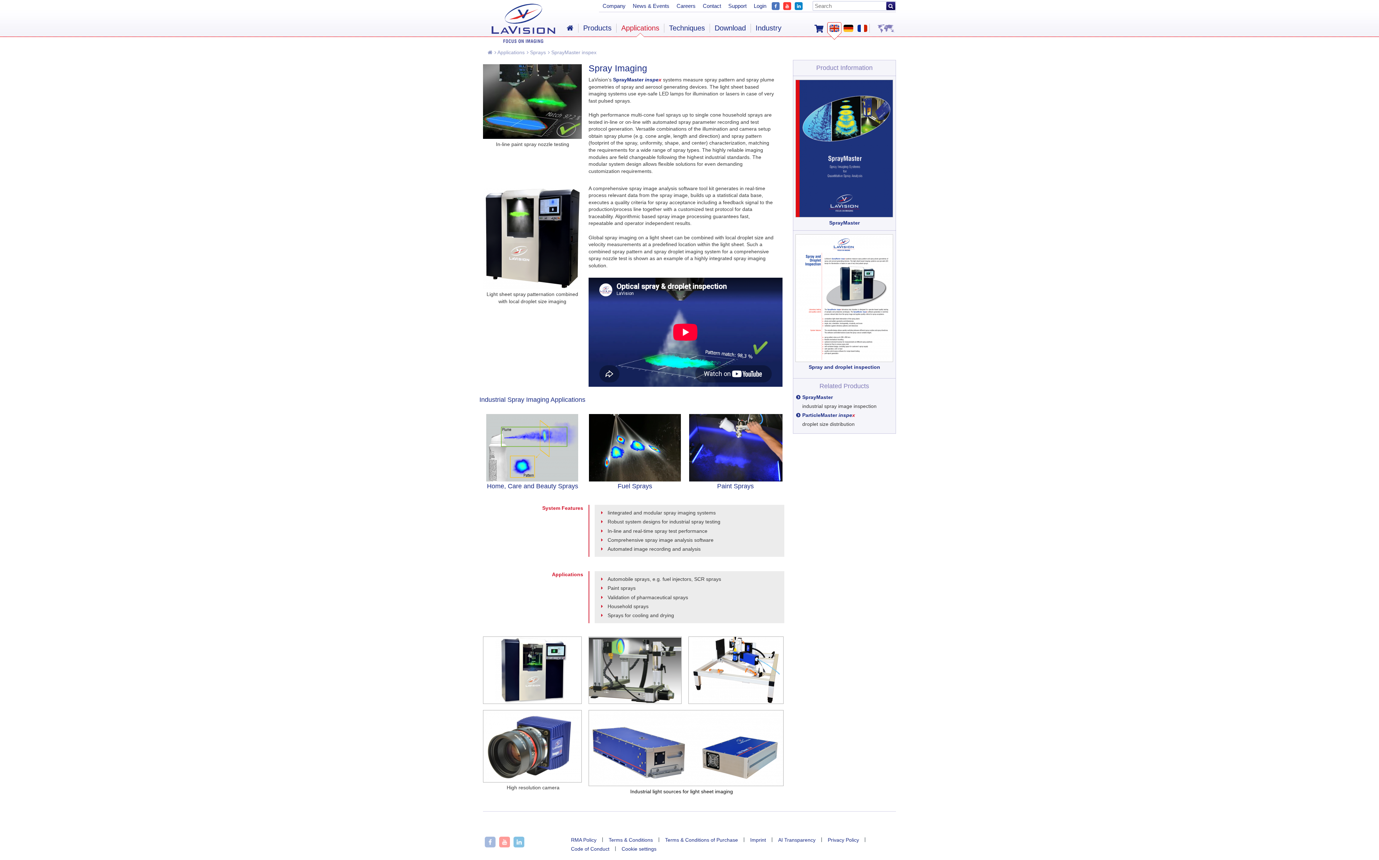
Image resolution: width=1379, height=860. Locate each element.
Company (614, 6)
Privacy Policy (843, 840)
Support (737, 6)
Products (597, 28)
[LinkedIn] (798, 5)
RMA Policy (583, 840)
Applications (510, 52)
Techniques (687, 28)
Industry (768, 28)
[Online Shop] (818, 28)
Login (760, 6)
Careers (686, 6)
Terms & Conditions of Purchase (701, 840)
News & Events (651, 6)
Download (730, 28)
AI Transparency (797, 840)
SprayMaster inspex (573, 52)
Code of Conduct (590, 849)
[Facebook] (775, 5)
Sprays (537, 52)
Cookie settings (639, 849)
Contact (712, 6)
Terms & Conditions (631, 840)
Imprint (758, 840)
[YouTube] (787, 5)
